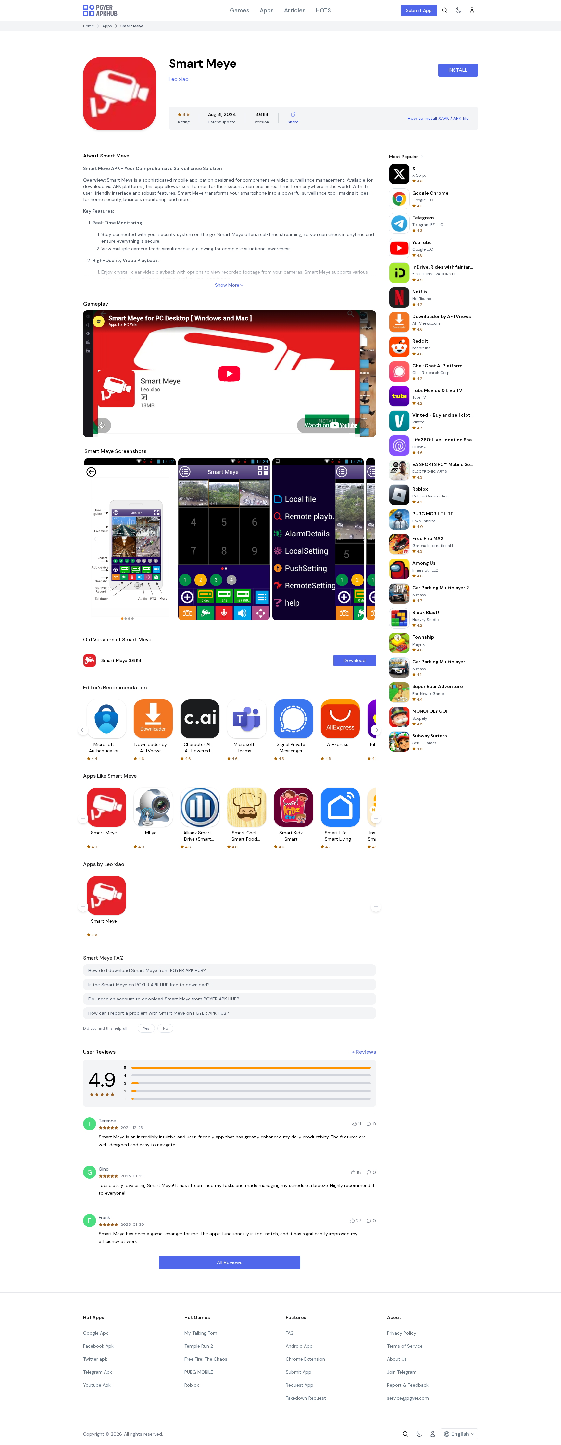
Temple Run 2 (198, 1346)
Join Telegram (402, 1372)
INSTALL (458, 70)
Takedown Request (306, 1398)
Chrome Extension (305, 1359)
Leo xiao (179, 79)
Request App (299, 1385)
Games (239, 10)
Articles (294, 10)
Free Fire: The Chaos (205, 1359)
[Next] (363, 539)
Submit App (419, 10)
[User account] (472, 10)
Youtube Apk (97, 1385)
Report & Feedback (408, 1385)
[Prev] (95, 539)
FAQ (290, 1333)
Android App (299, 1346)
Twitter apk (95, 1359)
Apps (267, 10)
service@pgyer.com (408, 1398)
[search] (445, 10)
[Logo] (100, 10)
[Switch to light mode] (458, 10)
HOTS (323, 10)
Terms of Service (405, 1346)
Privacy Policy (401, 1333)
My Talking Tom (200, 1333)
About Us (397, 1359)
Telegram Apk (97, 1372)
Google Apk (95, 1333)
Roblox (191, 1385)
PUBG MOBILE (198, 1372)
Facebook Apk (98, 1346)
